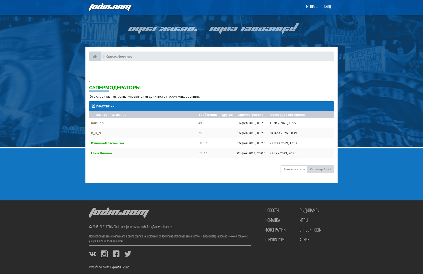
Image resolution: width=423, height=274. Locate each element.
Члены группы (103, 114)
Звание (121, 114)
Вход (327, 7)
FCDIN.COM (109, 7)
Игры (304, 220)
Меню (311, 7)
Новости (272, 210)
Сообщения (208, 114)
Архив (304, 240)
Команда (272, 220)
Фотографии (275, 230)
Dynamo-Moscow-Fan (107, 143)
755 (200, 133)
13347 (202, 153)
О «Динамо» (309, 210)
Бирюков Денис (119, 267)
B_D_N (96, 133)
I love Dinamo (101, 153)
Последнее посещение (288, 114)
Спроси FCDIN (310, 230)
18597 (202, 143)
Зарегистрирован (251, 114)
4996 (201, 123)
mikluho (97, 123)
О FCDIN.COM (274, 240)
